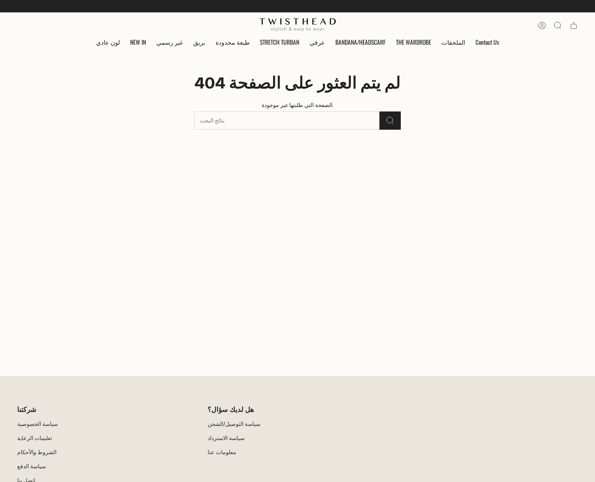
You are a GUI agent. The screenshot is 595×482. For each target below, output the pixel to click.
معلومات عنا (222, 452)
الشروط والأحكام (36, 452)
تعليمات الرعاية (34, 438)
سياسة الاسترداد (226, 438)
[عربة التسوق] (574, 25)
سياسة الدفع (31, 466)
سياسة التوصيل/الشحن (234, 424)
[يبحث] (390, 120)
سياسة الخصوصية (37, 424)
